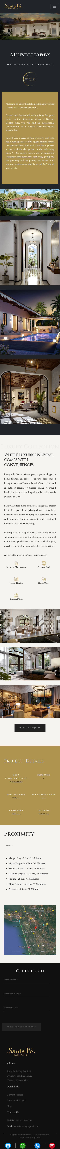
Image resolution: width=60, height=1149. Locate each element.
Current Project (15, 1094)
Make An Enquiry (30, 728)
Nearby (9, 845)
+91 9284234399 (24, 1120)
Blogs (9, 1106)
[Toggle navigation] (54, 6)
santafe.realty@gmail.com (26, 1126)
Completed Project (16, 1100)
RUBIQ (37, 1138)
